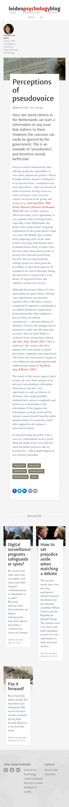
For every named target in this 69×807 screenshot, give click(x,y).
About (32, 17)
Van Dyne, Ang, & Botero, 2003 (31, 367)
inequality (19, 465)
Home (12, 12)
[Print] (35, 491)
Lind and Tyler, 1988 (38, 203)
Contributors (31, 12)
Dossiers (52, 12)
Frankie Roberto (56, 60)
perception (19, 471)
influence (34, 465)
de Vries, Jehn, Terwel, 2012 (29, 341)
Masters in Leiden (33, 783)
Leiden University (33, 778)
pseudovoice (36, 471)
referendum (20, 477)
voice (34, 477)
